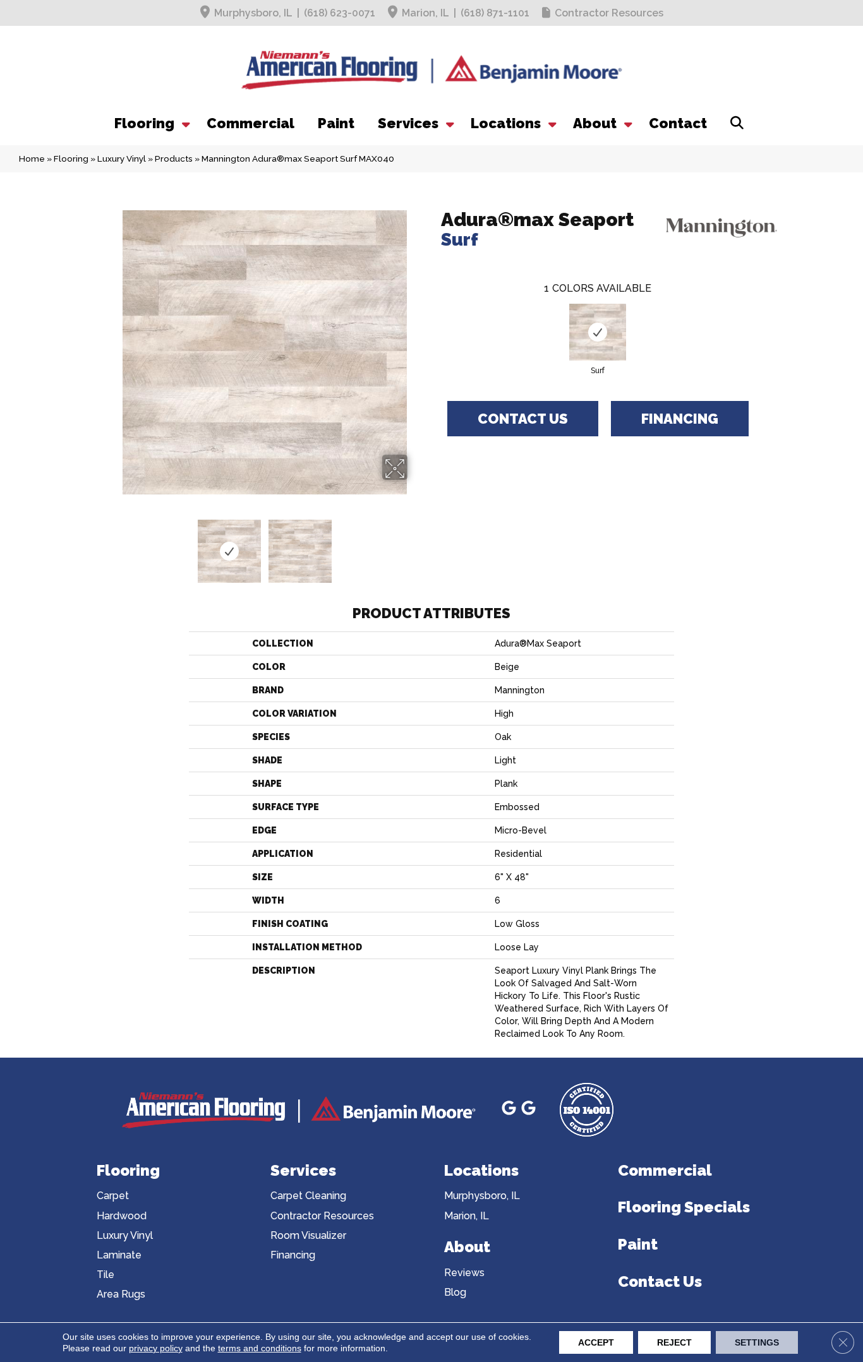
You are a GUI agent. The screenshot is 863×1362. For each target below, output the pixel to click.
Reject (674, 1342)
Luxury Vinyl (121, 158)
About (595, 123)
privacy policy (156, 1348)
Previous (114, 545)
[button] (184, 123)
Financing (679, 418)
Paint (336, 123)
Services (408, 123)
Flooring (144, 123)
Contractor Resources (609, 13)
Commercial (250, 123)
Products (174, 158)
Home (32, 158)
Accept (596, 1342)
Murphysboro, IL (253, 13)
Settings (757, 1342)
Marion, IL (425, 13)
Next (415, 545)
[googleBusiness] (511, 1110)
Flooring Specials (684, 1207)
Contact (678, 123)
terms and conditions (259, 1348)
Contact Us (523, 418)
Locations (506, 123)
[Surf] (597, 332)
